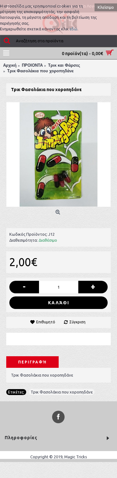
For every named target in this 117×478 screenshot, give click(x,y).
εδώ (73, 29)
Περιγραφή (32, 362)
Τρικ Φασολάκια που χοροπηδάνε (62, 392)
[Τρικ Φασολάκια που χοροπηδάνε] (58, 154)
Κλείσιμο (106, 7)
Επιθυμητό (45, 322)
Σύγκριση (77, 322)
